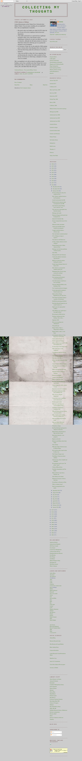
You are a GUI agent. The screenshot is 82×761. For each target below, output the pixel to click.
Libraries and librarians (55, 133)
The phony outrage (56, 426)
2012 (52, 516)
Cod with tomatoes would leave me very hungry (59, 281)
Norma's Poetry (53, 136)
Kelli (51, 601)
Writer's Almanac (53, 566)
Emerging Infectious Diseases (56, 553)
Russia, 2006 (52, 102)
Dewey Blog (52, 692)
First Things (52, 557)
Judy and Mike (53, 598)
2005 (52, 530)
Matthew (52, 704)
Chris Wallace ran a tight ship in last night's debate (59, 311)
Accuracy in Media (54, 667)
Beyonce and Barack (56, 375)
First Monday (53, 555)
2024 (52, 168)
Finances (52, 152)
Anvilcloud (52, 625)
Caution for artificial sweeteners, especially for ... (59, 257)
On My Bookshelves (54, 71)
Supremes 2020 (55, 320)
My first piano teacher (57, 402)
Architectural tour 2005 (55, 118)
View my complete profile (58, 34)
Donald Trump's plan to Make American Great (58, 246)
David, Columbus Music (55, 628)
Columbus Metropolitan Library (57, 684)
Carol (51, 581)
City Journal (52, 548)
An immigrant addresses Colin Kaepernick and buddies (58, 335)
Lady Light (52, 604)
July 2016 (55, 494)
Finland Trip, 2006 (54, 99)
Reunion (52, 73)
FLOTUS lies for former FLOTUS (59, 301)
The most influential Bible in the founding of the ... (59, 285)
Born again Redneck (54, 626)
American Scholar (53, 542)
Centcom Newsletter (54, 650)
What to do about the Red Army (59, 369)
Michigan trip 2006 (54, 111)
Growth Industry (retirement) (56, 62)
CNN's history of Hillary (22, 22)
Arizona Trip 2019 (54, 80)
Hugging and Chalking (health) (56, 64)
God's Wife (54, 252)
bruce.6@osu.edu (53, 41)
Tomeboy (52, 719)
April (51, 579)
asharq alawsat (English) (55, 544)
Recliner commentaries (55, 712)
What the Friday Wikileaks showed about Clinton (58, 423)
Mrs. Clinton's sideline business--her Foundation (59, 197)
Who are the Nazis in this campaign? (57, 349)
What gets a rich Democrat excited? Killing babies (58, 404)
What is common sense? (57, 484)
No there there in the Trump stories (59, 346)
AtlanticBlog (52, 638)
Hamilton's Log (53, 658)
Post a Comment (18, 82)
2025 (52, 166)
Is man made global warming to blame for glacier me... (59, 291)
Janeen (51, 595)
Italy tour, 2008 (53, 93)
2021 (52, 174)
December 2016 (56, 186)
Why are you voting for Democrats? (57, 395)
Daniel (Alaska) (53, 688)
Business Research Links (55, 641)
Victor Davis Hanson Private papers (57, 664)
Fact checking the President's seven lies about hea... (58, 278)
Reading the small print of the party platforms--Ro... (58, 391)
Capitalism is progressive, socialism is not (58, 408)
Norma (61, 21)
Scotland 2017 (53, 83)
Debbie (51, 589)
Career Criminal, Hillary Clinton (59, 363)
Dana (51, 587)
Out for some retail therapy (58, 341)
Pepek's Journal (53, 617)
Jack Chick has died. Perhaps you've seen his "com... (58, 206)
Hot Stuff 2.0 (52, 697)
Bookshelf (52, 683)
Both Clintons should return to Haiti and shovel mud (59, 432)
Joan (51, 596)
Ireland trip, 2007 (53, 96)
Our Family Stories (54, 140)
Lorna (51, 607)
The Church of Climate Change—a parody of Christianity (59, 298)
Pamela (51, 614)
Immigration (52, 143)
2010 (52, 520)
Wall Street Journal (54, 564)
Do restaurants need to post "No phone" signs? (59, 464)
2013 (52, 514)
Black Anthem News (54, 647)
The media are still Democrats (58, 239)
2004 (52, 532)
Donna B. (52, 592)
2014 (52, 512)
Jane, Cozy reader (53, 593)
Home (31, 85)
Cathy (51, 582)
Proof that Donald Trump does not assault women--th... (59, 304)
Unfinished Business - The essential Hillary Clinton (26, 70)
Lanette (51, 606)
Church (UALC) (53, 57)
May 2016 (55, 499)
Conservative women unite (55, 585)
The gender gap (55, 325)
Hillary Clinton (28, 73)
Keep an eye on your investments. (59, 389)
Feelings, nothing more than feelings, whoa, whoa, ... (58, 317)
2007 (52, 526)
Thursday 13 (52, 149)
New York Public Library (55, 706)
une (51, 600)
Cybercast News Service (55, 551)
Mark (51, 631)
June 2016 (55, 496)
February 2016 (56, 505)
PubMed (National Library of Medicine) (58, 710)
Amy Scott (52, 574)
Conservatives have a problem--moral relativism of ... (59, 399)
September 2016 (56, 490)
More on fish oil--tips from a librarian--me (58, 473)
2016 (52, 185)
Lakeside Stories (53, 124)
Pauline (51, 615)
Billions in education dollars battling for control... (58, 261)
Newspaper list (53, 562)
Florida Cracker (53, 695)
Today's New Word (54, 155)
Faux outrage (55, 444)
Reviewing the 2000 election (58, 314)
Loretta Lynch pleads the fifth (58, 200)
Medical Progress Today (55, 560)
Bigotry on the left (56, 439)
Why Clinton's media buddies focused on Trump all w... (58, 415)
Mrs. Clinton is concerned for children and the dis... (58, 268)
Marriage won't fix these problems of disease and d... (59, 249)
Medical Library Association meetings (58, 108)
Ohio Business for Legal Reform (57, 644)
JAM (51, 629)
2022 (52, 172)
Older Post (45, 85)
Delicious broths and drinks (58, 224)
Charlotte (52, 584)
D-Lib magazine (53, 686)
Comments (54, 735)
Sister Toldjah (53, 620)
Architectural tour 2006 (55, 115)
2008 (52, 524)
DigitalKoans (53, 693)
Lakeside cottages (54, 127)
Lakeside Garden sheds (55, 130)
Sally (51, 618)
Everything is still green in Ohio (59, 482)
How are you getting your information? (57, 322)
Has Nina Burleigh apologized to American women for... (59, 428)
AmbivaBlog (52, 573)
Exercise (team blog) (54, 60)
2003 (52, 535)
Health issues (52, 146)
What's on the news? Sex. (57, 379)
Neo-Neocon (52, 612)
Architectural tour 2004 (55, 121)
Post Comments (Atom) (25, 88)
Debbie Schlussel (53, 590)
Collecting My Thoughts (41, 9)
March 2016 (55, 503)
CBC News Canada (54, 546)
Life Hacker (52, 558)
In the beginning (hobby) (55, 67)
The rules (57, 32)
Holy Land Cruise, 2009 (55, 90)
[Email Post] (41, 72)
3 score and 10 (53, 632)
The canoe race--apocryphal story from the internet (59, 210)
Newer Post (17, 85)
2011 (52, 518)
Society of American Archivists (56, 717)
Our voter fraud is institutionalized (59, 234)
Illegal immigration (54, 66)
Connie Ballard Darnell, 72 (58, 338)
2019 (52, 178)
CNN (21, 73)
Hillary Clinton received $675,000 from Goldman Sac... (59, 343)
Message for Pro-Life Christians (59, 254)
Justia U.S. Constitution (55, 661)
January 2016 (56, 507)
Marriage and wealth (56, 213)
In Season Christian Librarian (56, 699)
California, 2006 (53, 105)
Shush (51, 715)
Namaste (51, 610)
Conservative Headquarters (56, 549)
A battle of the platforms (57, 377)
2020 (52, 176)
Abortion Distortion (56, 275)
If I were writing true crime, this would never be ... (59, 193)
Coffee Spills (52, 58)
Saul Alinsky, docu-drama (58, 476)
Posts (53, 732)
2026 (52, 164)
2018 (52, 180)
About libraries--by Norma (55, 679)
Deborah (51, 690)
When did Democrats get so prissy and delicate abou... (59, 412)
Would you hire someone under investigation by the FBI (59, 202)
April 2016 (55, 501)
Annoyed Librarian (54, 681)
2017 (52, 182)
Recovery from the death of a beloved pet (58, 382)
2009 (52, 522)
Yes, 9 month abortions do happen (59, 288)
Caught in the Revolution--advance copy (58, 231)
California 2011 (53, 86)
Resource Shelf (53, 714)
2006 (52, 528)
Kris (51, 603)
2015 (52, 510)
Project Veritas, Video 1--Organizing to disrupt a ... (58, 328)
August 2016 (56, 492)
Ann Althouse (53, 576)
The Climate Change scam (58, 454)
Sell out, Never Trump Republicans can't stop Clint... (59, 294)
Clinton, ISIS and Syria (57, 467)
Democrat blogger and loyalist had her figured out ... (59, 215)
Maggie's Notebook (54, 609)
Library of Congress (54, 703)
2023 (52, 170)
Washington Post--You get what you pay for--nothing (59, 272)
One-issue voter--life (56, 358)
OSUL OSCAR (53, 708)
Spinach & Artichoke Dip (57, 218)
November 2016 (56, 188)
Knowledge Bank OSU (55, 701)
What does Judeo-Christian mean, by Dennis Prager (59, 447)
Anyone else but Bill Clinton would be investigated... (58, 227)
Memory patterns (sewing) (55, 69)
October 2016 (56, 191)
